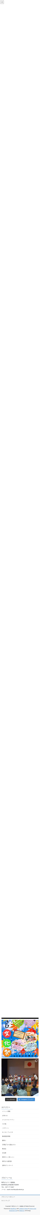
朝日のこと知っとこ (8, 1157)
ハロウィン (5, 1128)
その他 (4, 1124)
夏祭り (4, 1140)
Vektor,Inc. (21, 1210)
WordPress (13, 1208)
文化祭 (4, 1153)
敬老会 (4, 1149)
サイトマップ (5, 1200)
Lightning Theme (23, 1208)
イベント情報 (6, 1111)
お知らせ (5, 1115)
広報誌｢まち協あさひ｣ (9, 1144)
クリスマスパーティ (8, 1119)
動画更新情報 (6, 1136)
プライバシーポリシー (8, 1197)
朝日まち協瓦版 (7, 1161)
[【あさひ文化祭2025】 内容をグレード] (20, 1038)
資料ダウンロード (7, 1165)
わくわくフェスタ (7, 1132)
